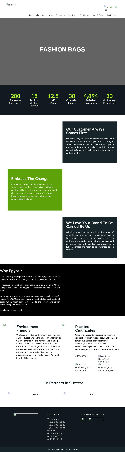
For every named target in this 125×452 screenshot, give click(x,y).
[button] (2, 51)
